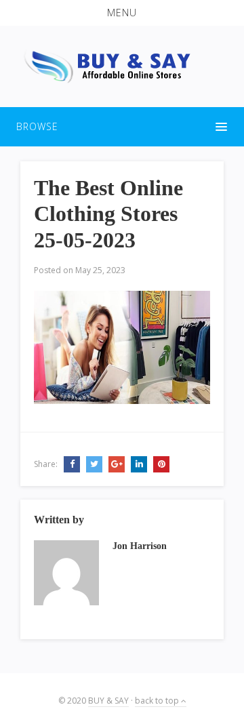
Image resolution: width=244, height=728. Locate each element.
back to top (158, 700)
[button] (122, 12)
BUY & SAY (108, 700)
